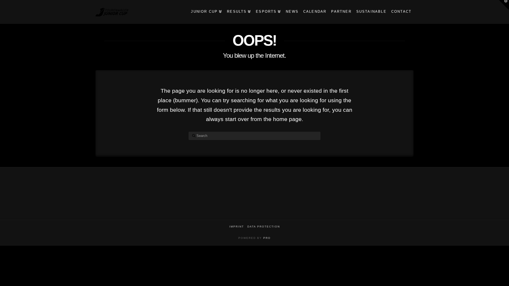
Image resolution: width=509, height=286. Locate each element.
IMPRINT (236, 226)
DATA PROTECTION (263, 226)
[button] (504, 5)
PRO (267, 237)
